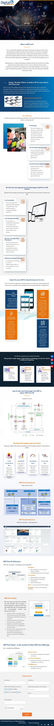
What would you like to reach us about (37, 686)
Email (29, 693)
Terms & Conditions (34, 723)
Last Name (31, 680)
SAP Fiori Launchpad (11, 692)
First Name (7, 680)
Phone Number (8, 699)
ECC (7, 689)
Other (19, 692)
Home (18, 25)
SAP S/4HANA (13, 689)
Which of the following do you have (13, 686)
